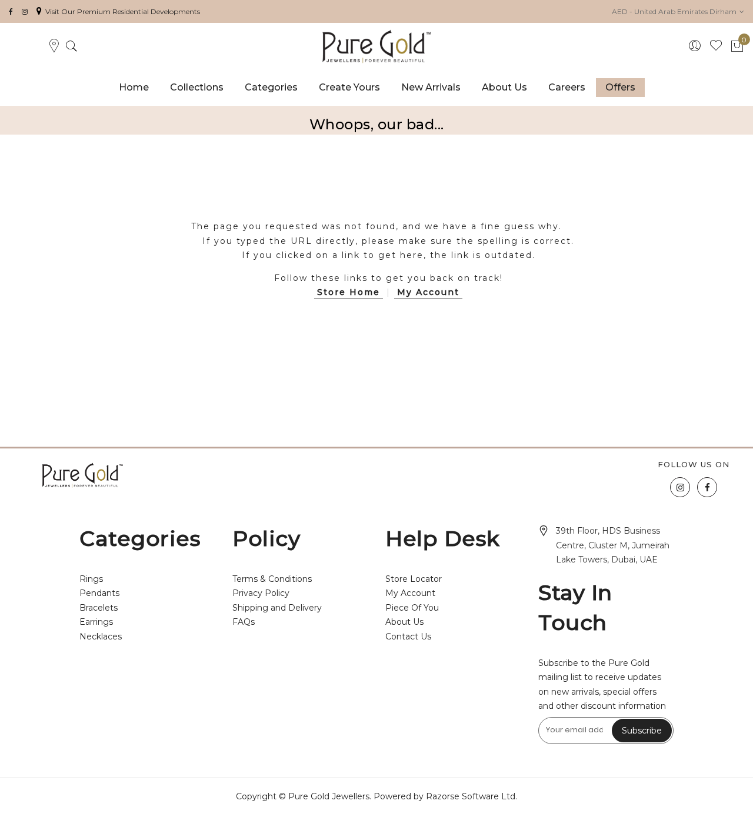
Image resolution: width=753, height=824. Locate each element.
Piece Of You (412, 607)
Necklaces (100, 636)
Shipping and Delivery (277, 607)
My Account (428, 292)
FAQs (243, 622)
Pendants (99, 593)
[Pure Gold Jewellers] (376, 46)
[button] (678, 11)
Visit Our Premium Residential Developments (122, 11)
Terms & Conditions (272, 579)
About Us (404, 622)
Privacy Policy (260, 593)
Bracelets (98, 607)
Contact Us (408, 636)
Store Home (348, 292)
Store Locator (413, 579)
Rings (91, 579)
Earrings (96, 622)
